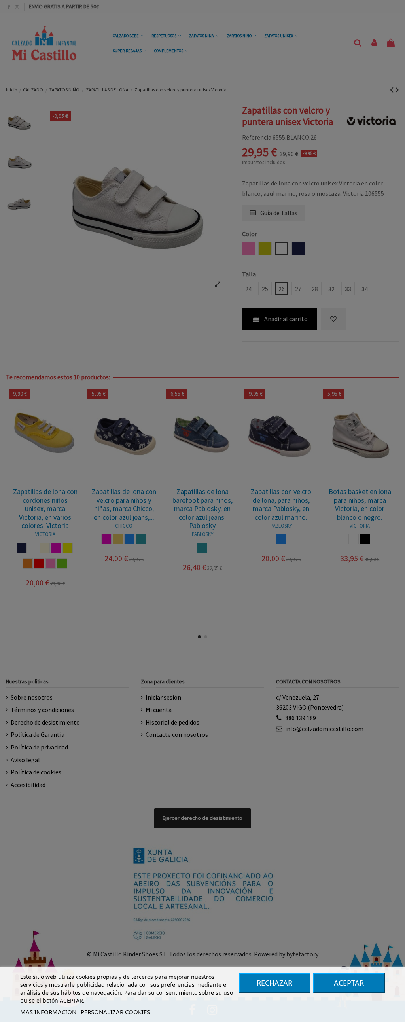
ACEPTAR (349, 983)
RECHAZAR (274, 983)
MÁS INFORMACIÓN (48, 1012)
